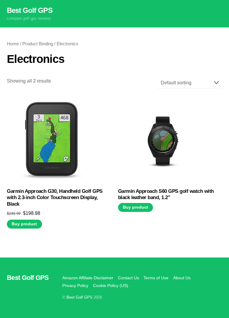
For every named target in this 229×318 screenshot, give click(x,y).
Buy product (24, 224)
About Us (182, 277)
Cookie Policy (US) (110, 285)
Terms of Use (155, 277)
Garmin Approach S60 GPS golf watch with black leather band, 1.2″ (166, 194)
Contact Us (128, 277)
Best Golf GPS (79, 297)
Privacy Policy (75, 285)
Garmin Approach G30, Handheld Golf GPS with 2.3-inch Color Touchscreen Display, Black (55, 197)
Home (13, 43)
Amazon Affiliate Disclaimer (87, 277)
